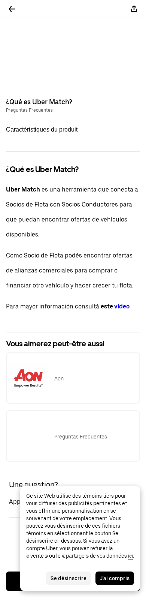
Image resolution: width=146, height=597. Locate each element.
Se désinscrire (68, 578)
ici (130, 556)
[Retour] (12, 9)
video (122, 306)
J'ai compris (115, 578)
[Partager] (134, 9)
